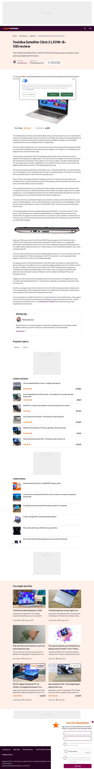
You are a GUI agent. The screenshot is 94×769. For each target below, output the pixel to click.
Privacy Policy (28, 749)
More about (20, 331)
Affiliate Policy (7, 755)
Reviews (16, 347)
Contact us (6, 749)
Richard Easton (22, 63)
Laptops (32, 36)
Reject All (53, 94)
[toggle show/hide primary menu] (90, 28)
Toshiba (25, 347)
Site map (16, 749)
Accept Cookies (67, 94)
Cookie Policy (30, 89)
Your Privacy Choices (43, 749)
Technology (23, 36)
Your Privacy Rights (28, 94)
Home (15, 36)
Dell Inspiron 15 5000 (47, 302)
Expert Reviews (9, 28)
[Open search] (85, 28)
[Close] (73, 79)
